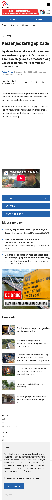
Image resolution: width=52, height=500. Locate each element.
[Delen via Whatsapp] (42, 82)
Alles (4, 25)
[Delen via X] (37, 82)
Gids (3, 423)
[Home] (13, 4)
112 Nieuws (14, 25)
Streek (39, 19)
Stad (33, 25)
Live (3, 419)
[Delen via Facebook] (31, 82)
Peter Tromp (8, 72)
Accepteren (14, 486)
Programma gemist (9, 427)
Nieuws (13, 19)
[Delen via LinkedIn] (26, 82)
